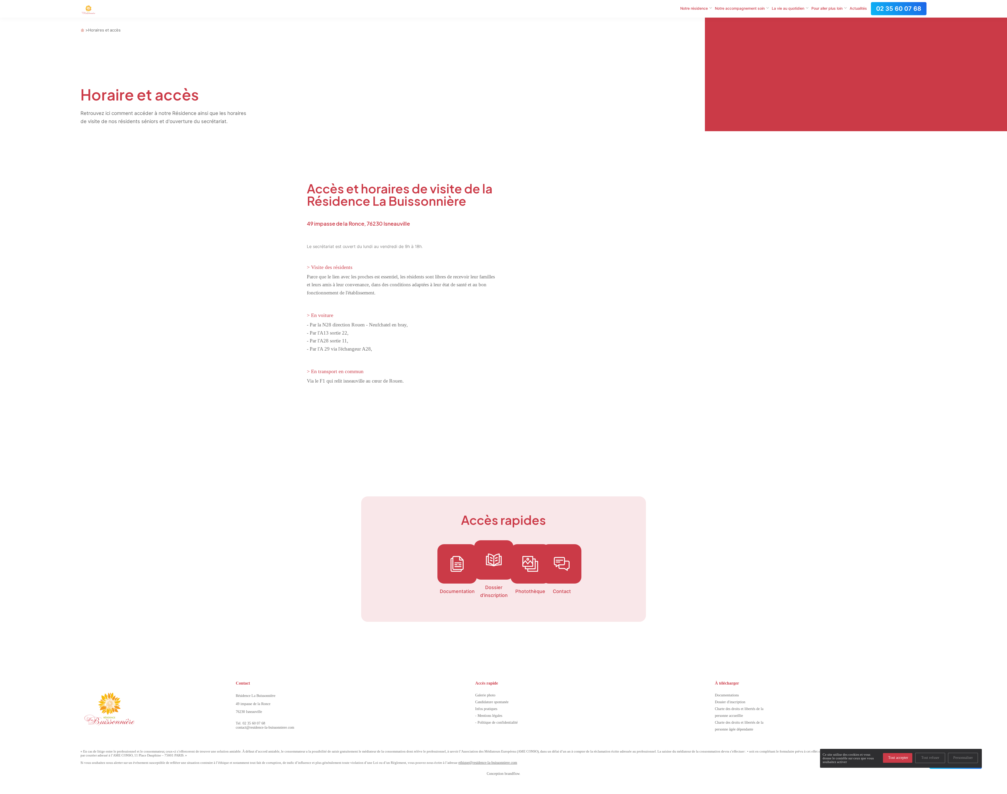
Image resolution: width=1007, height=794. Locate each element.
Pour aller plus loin (827, 8)
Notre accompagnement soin (740, 8)
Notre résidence (694, 8)
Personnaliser (963, 758)
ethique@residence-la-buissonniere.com (487, 763)
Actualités (858, 8)
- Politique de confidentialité (496, 722)
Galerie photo (485, 695)
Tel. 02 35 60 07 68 (250, 723)
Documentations (727, 695)
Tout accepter (898, 758)
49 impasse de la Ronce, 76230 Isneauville (358, 224)
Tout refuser (930, 758)
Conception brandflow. (504, 774)
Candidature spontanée (491, 702)
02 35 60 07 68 (898, 8)
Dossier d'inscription (730, 702)
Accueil (82, 30)
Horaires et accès (104, 30)
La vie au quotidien (788, 8)
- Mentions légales (488, 716)
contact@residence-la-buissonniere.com (265, 727)
